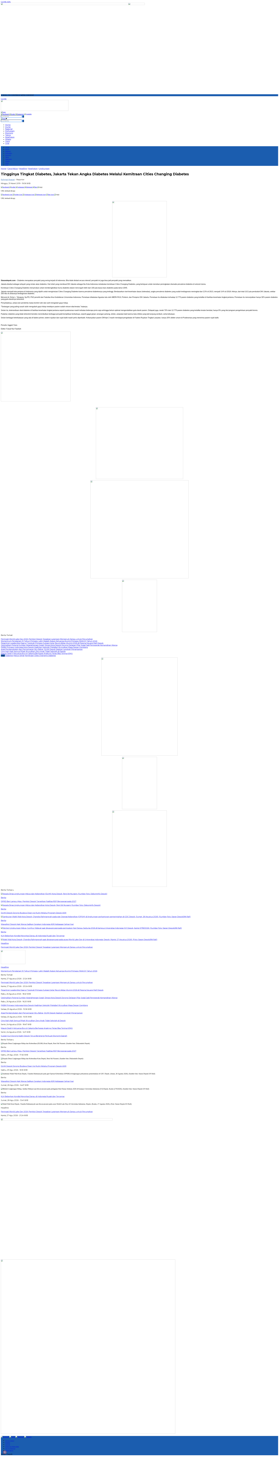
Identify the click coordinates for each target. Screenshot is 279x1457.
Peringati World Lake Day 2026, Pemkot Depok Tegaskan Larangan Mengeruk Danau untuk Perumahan (47, 1112)
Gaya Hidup (13, 169)
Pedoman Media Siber (12, 1446)
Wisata (8, 139)
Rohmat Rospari (8, 180)
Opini (7, 141)
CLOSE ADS (6, 2)
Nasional (9, 129)
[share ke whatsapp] (20, 187)
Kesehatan (9, 137)
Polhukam (9, 131)
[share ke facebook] (5, 187)
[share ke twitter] (12, 187)
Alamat (7, 1444)
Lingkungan (44, 169)
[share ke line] (35, 187)
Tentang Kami (9, 1441)
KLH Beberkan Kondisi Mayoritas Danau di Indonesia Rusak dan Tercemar (33, 1096)
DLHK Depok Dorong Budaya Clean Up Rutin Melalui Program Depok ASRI (33, 1066)
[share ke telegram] (29, 187)
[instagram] (19, 114)
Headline (23, 169)
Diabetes (9, 656)
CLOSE (4, 99)
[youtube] (28, 114)
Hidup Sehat (19, 656)
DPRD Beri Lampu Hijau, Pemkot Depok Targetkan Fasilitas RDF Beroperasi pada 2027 (38, 1051)
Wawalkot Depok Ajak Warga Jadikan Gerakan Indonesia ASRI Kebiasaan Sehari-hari (37, 1081)
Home (8, 125)
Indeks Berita (9, 1450)
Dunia (7, 127)
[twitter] (12, 114)
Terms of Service (10, 1448)
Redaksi (7, 1442)
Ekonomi (9, 133)
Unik (7, 143)
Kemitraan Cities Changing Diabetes (40, 656)
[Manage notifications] (5, 1452)
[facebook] (5, 114)
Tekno (8, 135)
